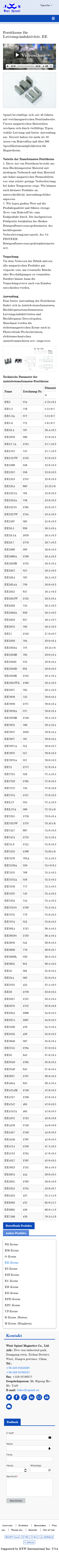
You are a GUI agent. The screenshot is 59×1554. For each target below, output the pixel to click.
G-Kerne (10, 1256)
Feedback (12, 1422)
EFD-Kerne (12, 1299)
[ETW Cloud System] (9, 1406)
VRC (26, 1537)
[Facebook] (17, 1397)
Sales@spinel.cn (28, 1390)
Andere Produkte (16, 1233)
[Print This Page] (47, 1397)
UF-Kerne (11, 1311)
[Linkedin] (32, 1397)
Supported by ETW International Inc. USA (29, 1548)
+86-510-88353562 (18, 1367)
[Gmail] (39, 1397)
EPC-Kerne (12, 1305)
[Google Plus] (24, 1397)
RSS (35, 1537)
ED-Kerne (12, 1293)
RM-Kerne (12, 1250)
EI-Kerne (11, 1268)
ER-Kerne (12, 1287)
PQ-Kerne (11, 1244)
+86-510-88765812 (18, 1372)
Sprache (45, 5)
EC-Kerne (11, 1280)
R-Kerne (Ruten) (16, 1317)
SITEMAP (48, 1537)
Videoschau (32, 55)
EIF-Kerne (12, 1274)
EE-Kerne (12, 1262)
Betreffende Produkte (19, 1225)
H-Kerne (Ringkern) (18, 1323)
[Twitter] (9, 1397)
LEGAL (30, 1542)
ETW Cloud (13, 1537)
